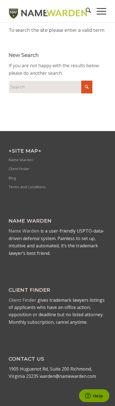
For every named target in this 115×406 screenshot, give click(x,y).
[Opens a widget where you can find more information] (94, 396)
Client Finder (19, 168)
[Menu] (98, 11)
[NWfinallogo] (48, 11)
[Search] (85, 11)
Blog (12, 177)
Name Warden (21, 159)
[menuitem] (85, 11)
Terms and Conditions (27, 186)
